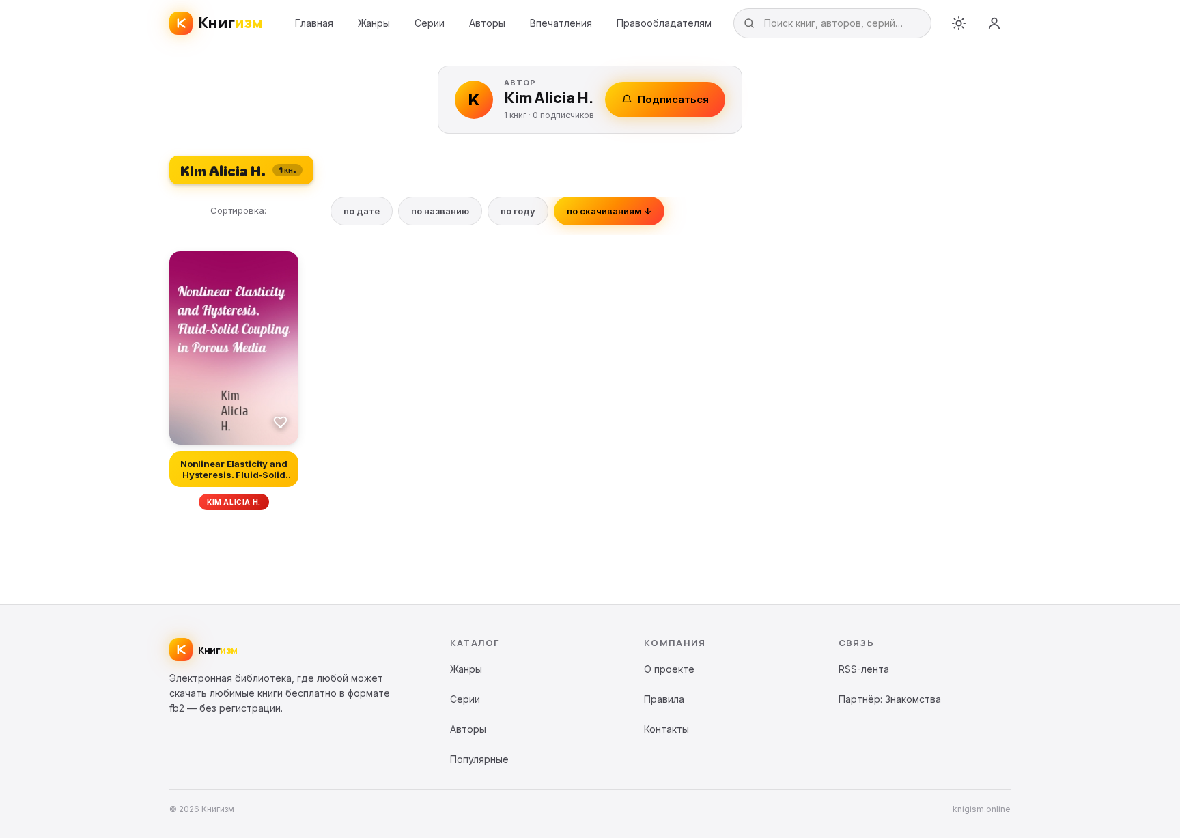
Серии (430, 23)
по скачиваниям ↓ (609, 211)
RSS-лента (864, 669)
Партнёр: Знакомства (890, 699)
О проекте (669, 669)
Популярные (479, 759)
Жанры (374, 23)
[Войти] (994, 23)
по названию (440, 211)
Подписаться (673, 99)
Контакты (666, 729)
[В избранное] (281, 421)
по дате (361, 211)
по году (518, 211)
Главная (314, 23)
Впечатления (561, 23)
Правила (664, 699)
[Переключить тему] (958, 23)
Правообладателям (664, 23)
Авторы (487, 23)
